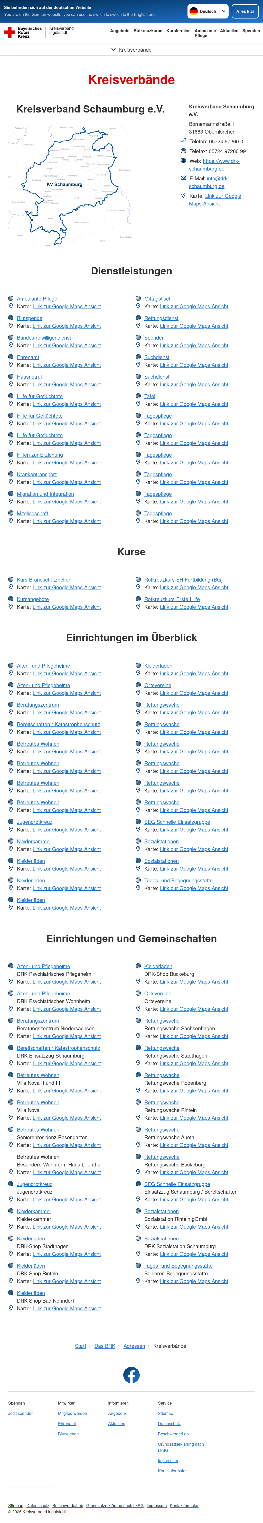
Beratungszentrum (38, 704)
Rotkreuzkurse (148, 30)
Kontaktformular (172, 1471)
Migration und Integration (45, 493)
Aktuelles (229, 30)
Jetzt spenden (21, 1413)
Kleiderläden (31, 860)
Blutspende (29, 318)
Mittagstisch (158, 298)
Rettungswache (162, 704)
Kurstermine (178, 30)
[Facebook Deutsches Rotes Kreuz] (131, 1375)
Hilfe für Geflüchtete (40, 396)
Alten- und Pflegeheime (43, 665)
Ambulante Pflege (205, 32)
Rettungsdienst (161, 318)
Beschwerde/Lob (173, 1434)
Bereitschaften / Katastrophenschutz (58, 724)
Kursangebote (33, 599)
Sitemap (165, 1413)
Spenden (251, 30)
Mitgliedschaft (33, 513)
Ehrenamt (28, 357)
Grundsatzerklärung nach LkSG (181, 1447)
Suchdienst (157, 357)
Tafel (149, 396)
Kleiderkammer (34, 841)
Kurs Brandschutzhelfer (43, 579)
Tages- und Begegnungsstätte (178, 880)
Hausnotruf (29, 376)
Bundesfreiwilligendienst (44, 337)
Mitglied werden (72, 1413)
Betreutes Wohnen (38, 743)
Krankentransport (37, 474)
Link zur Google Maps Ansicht (215, 199)
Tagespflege (158, 415)
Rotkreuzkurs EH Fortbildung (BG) (183, 579)
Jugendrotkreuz (34, 821)
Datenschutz (169, 1423)
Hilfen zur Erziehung (40, 454)
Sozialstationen (161, 841)
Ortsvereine (157, 685)
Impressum (168, 1460)
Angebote (119, 30)
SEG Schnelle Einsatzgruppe (177, 821)
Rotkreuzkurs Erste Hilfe (172, 599)
